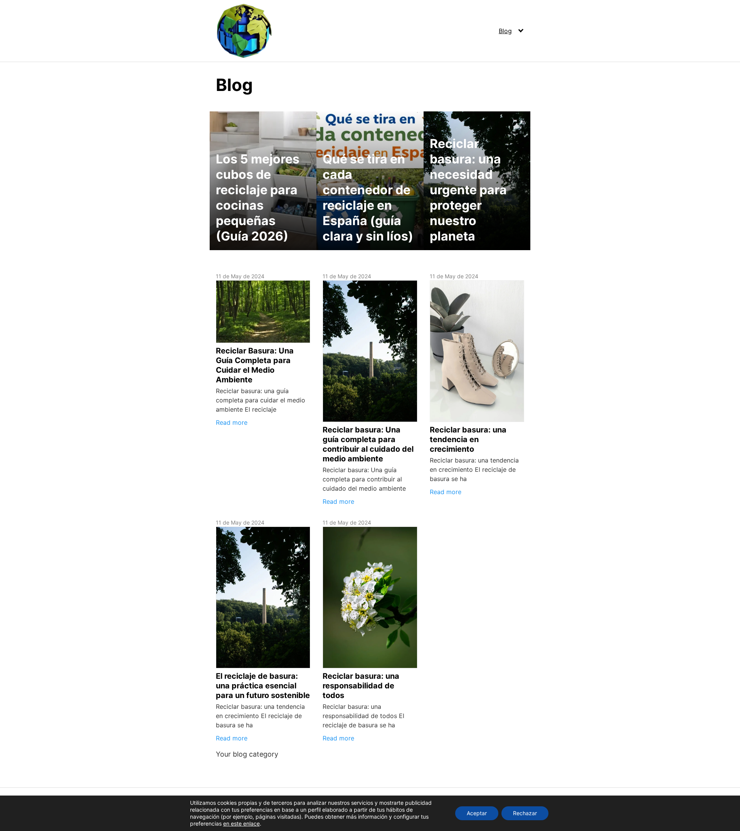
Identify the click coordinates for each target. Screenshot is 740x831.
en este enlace (241, 823)
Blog (505, 31)
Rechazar (525, 813)
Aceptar (477, 813)
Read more (231, 422)
